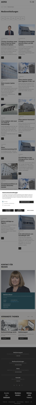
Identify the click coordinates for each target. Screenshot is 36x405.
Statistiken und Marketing (9, 203)
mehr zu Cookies (30, 210)
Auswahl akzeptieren (19, 210)
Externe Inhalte (7, 205)
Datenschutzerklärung (6, 198)
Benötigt (5, 201)
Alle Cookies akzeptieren (8, 210)
